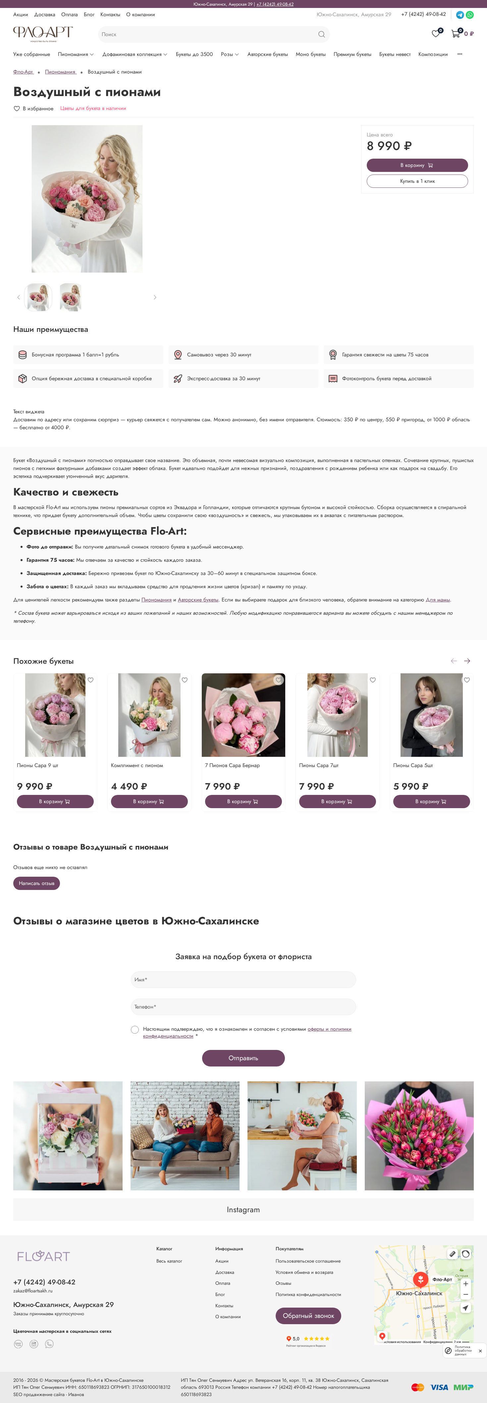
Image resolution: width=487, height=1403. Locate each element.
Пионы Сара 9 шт (37, 765)
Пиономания (73, 54)
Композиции (433, 54)
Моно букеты (311, 54)
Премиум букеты (352, 54)
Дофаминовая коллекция (132, 54)
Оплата (69, 14)
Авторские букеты (267, 54)
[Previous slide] (24, 199)
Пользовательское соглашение (308, 1261)
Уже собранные (31, 54)
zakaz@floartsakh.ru (33, 1290)
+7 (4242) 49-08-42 (275, 4)
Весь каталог (169, 1261)
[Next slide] (150, 199)
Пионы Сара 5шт (413, 765)
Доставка (44, 14)
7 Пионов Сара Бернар (232, 765)
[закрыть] (480, 1350)
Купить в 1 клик (417, 181)
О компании (140, 14)
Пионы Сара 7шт (318, 765)
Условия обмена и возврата (304, 1272)
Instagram (243, 1209)
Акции (20, 14)
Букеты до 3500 (194, 54)
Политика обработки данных (463, 1350)
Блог (89, 14)
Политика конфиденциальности (308, 1294)
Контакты (110, 14)
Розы (227, 54)
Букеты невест (394, 54)
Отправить (243, 1058)
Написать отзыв (36, 883)
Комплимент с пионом (137, 765)
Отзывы (283, 1283)
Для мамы (438, 599)
